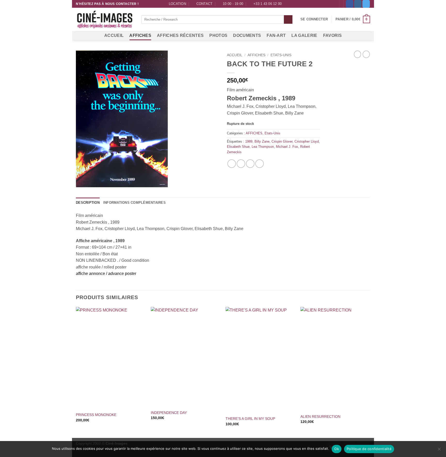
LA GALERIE (304, 35)
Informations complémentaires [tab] (134, 203)
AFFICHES (140, 35)
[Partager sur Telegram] (259, 163)
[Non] (439, 450)
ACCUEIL (114, 35)
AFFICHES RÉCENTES (180, 35)
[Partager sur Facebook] (231, 163)
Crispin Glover (282, 141)
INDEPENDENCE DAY (169, 413)
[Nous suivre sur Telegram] (366, 4)
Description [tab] (88, 203)
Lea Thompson (263, 147)
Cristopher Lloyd (306, 141)
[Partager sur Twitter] (241, 163)
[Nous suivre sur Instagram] (358, 4)
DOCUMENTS (247, 35)
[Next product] (357, 54)
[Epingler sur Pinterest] (250, 163)
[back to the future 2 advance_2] (147, 119)
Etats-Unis (280, 55)
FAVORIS (332, 35)
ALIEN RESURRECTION (320, 416)
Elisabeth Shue (238, 147)
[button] (314, 19)
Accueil (234, 55)
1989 (248, 141)
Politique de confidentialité (369, 449)
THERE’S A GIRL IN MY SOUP (250, 419)
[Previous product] (366, 54)
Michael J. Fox (287, 147)
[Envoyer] (288, 19)
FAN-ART (276, 35)
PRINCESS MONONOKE (96, 415)
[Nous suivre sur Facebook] (349, 4)
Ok (336, 449)
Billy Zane (261, 141)
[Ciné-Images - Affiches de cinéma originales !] (105, 20)
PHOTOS (218, 35)
